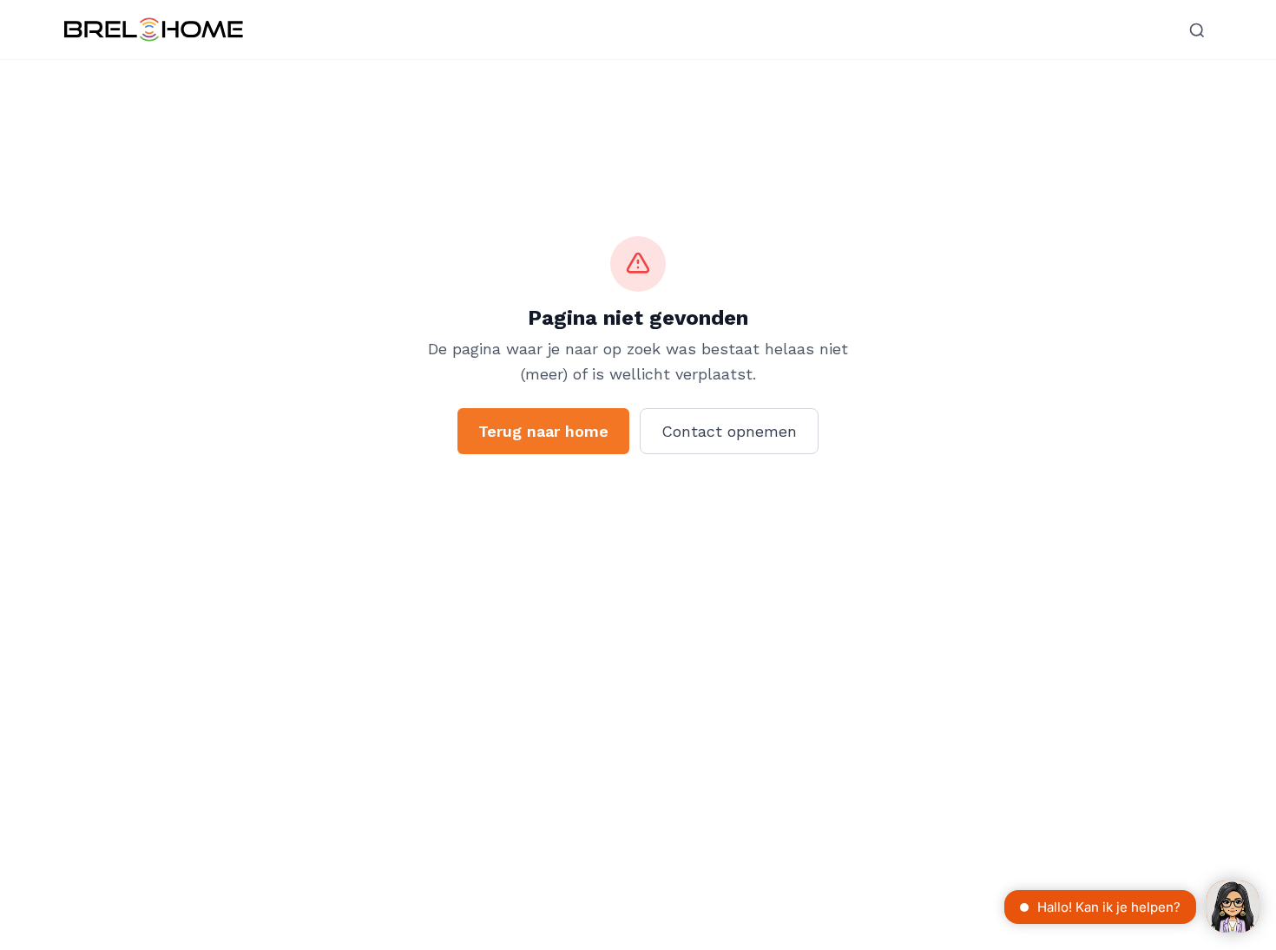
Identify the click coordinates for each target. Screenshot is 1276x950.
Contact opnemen (729, 431)
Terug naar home (543, 431)
